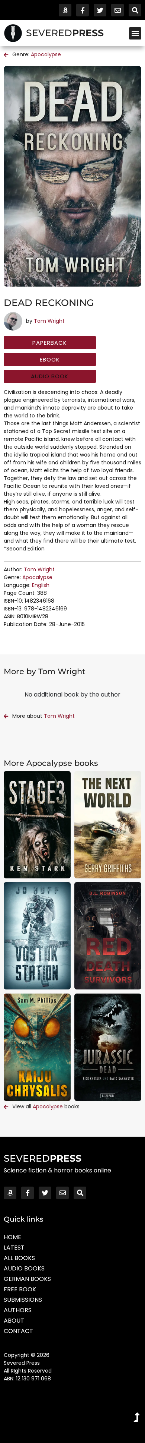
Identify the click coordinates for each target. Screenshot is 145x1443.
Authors (18, 1310)
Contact (18, 1331)
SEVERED (65, 32)
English (40, 585)
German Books (27, 1279)
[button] (135, 33)
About (14, 1320)
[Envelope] (117, 10)
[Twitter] (100, 10)
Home (12, 1237)
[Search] (135, 10)
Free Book (20, 1289)
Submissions (23, 1299)
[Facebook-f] (82, 10)
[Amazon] (65, 10)
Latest (14, 1247)
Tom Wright (49, 321)
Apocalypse (46, 54)
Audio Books (24, 1268)
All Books (19, 1258)
